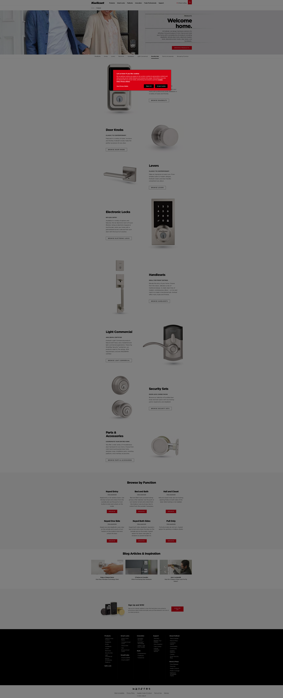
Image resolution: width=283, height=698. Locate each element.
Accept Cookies (161, 86)
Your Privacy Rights (122, 86)
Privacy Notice (125, 81)
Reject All (149, 86)
